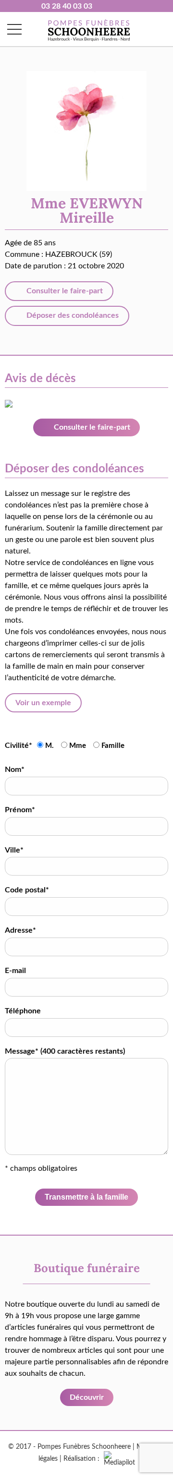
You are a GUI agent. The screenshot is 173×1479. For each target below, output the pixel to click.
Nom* (15, 769)
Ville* (14, 850)
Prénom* (20, 810)
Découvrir (87, 1397)
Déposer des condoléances (72, 315)
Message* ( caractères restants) (65, 1051)
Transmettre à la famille (86, 1197)
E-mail (15, 970)
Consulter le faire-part (64, 291)
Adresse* (20, 930)
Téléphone (23, 1011)
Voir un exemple (43, 703)
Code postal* (27, 890)
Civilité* (18, 745)
